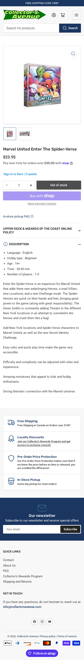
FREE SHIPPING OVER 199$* (42, 3)
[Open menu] (76, 15)
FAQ (6, 571)
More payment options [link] (42, 203)
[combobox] (42, 28)
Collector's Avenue (27, 636)
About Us (9, 565)
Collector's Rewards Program (23, 576)
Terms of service (67, 636)
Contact (8, 560)
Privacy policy (47, 636)
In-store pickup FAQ (16, 216)
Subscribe (70, 529)
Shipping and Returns (17, 581)
